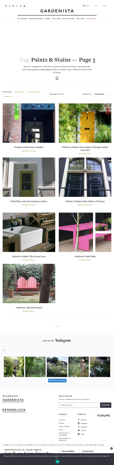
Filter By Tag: (86, 94)
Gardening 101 (8, 96)
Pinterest (84, 420)
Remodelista (91, 18)
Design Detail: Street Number (29, 147)
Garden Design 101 (36, 18)
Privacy (61, 429)
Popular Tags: (7, 92)
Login (104, 5)
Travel (47, 18)
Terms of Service (64, 426)
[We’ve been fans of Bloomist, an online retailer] (14, 367)
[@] (9, 351)
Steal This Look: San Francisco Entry (28, 201)
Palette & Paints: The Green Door (29, 256)
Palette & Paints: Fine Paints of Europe (85, 201)
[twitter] (20, 6)
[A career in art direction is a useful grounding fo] (100, 367)
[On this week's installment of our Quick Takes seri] (78, 367)
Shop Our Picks (68, 18)
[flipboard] (6, 6)
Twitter (83, 430)
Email (82, 434)
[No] (111, 459)
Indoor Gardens (19, 92)
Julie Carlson (86, 154)
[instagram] (13, 6)
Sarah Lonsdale (30, 151)
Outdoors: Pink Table (85, 256)
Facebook (84, 427)
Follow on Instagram (58, 380)
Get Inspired (22, 18)
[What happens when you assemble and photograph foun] (35, 367)
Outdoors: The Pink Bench (29, 308)
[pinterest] (9, 6)
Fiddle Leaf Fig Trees (34, 92)
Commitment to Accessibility (64, 434)
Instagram (84, 423)
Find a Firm (56, 18)
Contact (61, 423)
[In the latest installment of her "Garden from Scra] (57, 367)
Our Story (80, 18)
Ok (58, 462)
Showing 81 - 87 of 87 (57, 94)
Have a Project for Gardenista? (64, 439)
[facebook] (17, 6)
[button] (86, 6)
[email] (24, 6)
